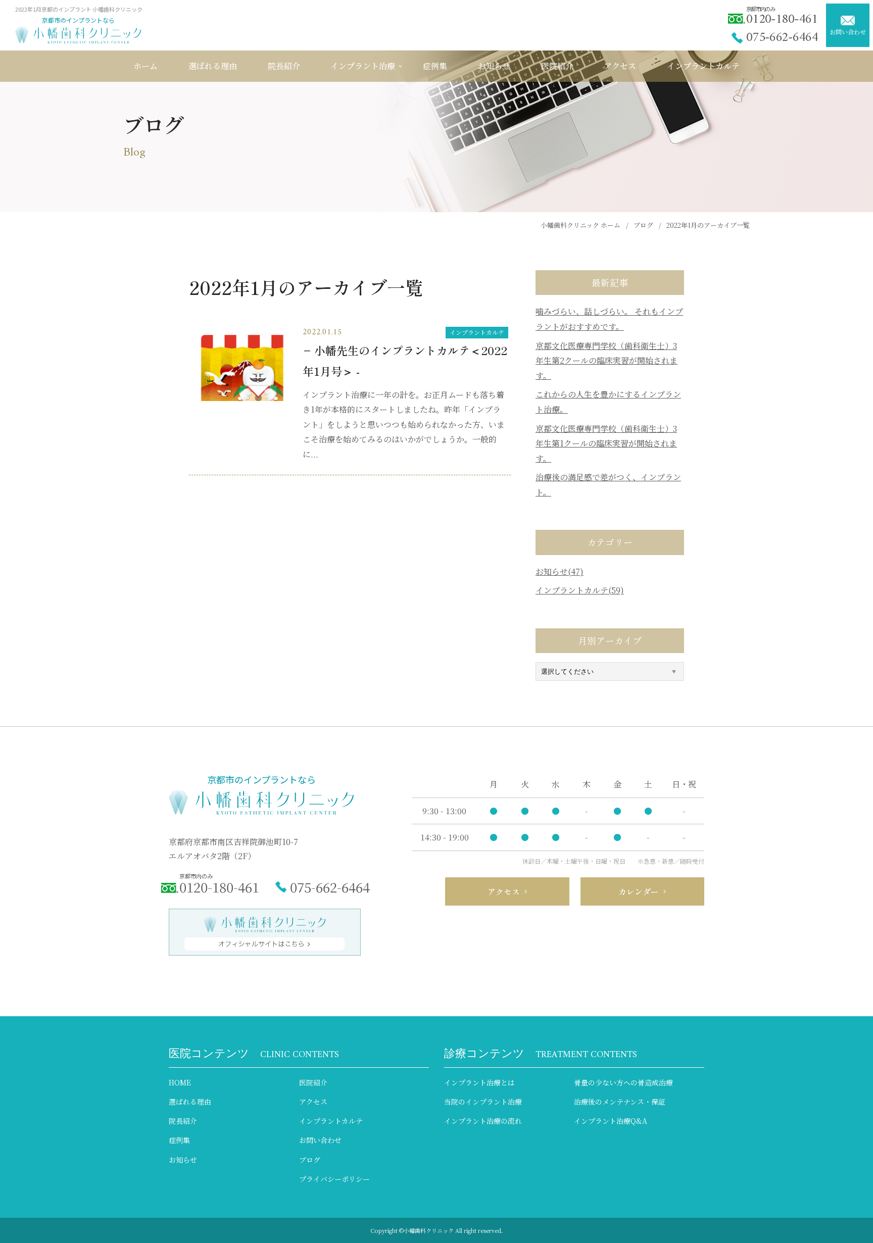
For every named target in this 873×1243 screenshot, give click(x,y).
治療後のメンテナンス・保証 (619, 1101)
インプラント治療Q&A (610, 1120)
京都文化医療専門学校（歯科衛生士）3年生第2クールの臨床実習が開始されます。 (606, 360)
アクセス (313, 1101)
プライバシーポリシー (334, 1178)
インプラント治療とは (479, 1082)
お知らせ (183, 1159)
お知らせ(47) (560, 571)
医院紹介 (313, 1082)
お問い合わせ (848, 31)
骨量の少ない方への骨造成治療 (623, 1082)
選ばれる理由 (190, 1101)
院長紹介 (183, 1120)
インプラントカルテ (477, 332)
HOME (180, 1082)
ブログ (309, 1159)
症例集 (179, 1140)
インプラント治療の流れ (483, 1120)
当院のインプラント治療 (483, 1101)
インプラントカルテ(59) (580, 590)
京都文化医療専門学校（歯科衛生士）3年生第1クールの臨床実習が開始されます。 (606, 443)
